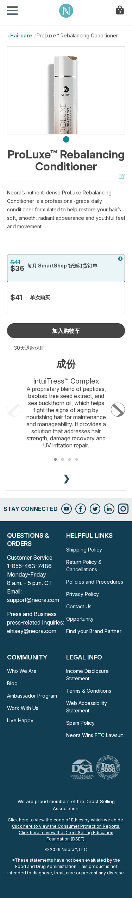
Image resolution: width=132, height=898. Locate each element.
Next (118, 410)
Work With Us (22, 708)
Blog (12, 683)
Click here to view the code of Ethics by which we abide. (66, 819)
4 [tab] (76, 459)
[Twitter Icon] (95, 509)
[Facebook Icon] (80, 509)
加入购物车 (66, 330)
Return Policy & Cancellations (83, 565)
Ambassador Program (32, 696)
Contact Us (79, 606)
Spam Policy (80, 723)
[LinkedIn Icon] (109, 509)
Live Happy (20, 720)
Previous (14, 410)
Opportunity (80, 619)
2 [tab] (62, 459)
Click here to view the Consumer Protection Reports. (66, 826)
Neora (66, 11)
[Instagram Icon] (123, 509)
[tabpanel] (66, 90)
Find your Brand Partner (93, 631)
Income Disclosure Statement (87, 674)
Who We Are (22, 671)
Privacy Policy (82, 594)
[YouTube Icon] (66, 509)
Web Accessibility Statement (86, 706)
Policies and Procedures (94, 582)
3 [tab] (69, 459)
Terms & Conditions (88, 691)
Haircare (21, 35)
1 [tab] (66, 139)
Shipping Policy (84, 550)
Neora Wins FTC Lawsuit (94, 735)
